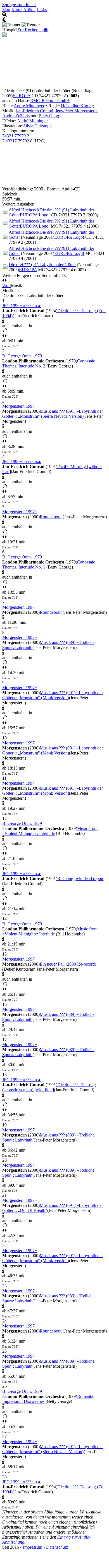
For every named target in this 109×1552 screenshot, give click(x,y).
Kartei (16, 9)
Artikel (29, 9)
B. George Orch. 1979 (22, 356)
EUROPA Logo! (35, 214)
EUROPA (21, 95)
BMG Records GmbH (50, 100)
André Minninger (29, 105)
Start (6, 9)
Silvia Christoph (37, 125)
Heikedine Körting (77, 105)
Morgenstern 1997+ (19, 406)
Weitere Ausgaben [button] (18, 204)
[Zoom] (54, 14)
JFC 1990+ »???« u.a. (21, 305)
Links (42, 9)
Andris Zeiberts (16, 115)
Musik (16, 285)
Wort (6, 285)
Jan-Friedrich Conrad (34, 110)
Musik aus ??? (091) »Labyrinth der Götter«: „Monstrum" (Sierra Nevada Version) (52, 414)
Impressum (32, 1547)
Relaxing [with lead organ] (81, 878)
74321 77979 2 (15, 135)
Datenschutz (57, 1547)
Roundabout (50, 516)
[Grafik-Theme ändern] (54, 19)
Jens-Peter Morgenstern (76, 110)
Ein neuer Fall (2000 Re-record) (68, 964)
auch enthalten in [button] (17, 325)
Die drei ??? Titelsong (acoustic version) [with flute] (49, 1087)
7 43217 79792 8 (17, 141)
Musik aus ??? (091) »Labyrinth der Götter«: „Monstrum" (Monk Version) (52, 695)
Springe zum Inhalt (19, 4)
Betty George (50, 115)
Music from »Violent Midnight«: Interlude (50, 831)
